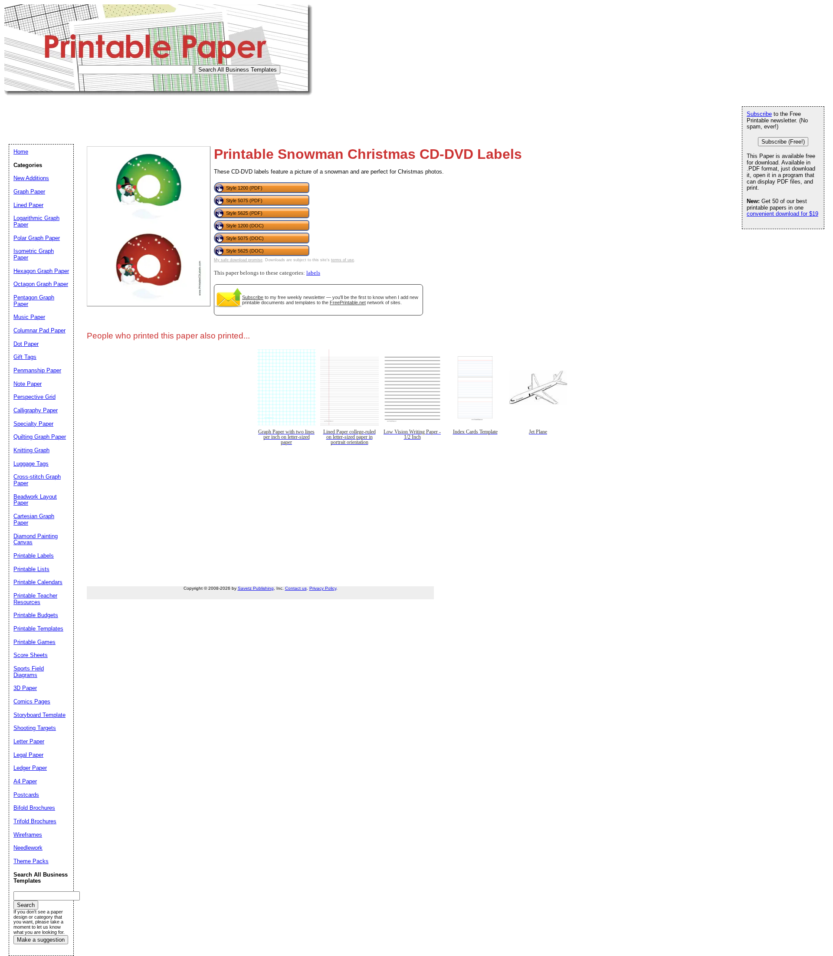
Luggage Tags (31, 463)
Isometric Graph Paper (33, 254)
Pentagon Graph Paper (33, 300)
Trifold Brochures (34, 821)
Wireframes (27, 834)
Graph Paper (29, 191)
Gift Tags (24, 357)
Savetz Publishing (256, 588)
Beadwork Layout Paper (35, 499)
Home (20, 151)
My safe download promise (238, 260)
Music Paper (29, 317)
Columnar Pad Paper (39, 330)
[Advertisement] (162, 115)
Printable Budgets (35, 615)
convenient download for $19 (782, 213)
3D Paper (25, 688)
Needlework (28, 847)
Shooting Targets (34, 728)
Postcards (26, 795)
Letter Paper (28, 741)
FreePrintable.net (348, 302)
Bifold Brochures (34, 808)
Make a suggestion (41, 939)
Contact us (296, 588)
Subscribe (252, 297)
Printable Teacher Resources (35, 598)
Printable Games (34, 642)
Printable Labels (33, 555)
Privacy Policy (322, 588)
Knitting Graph (31, 450)
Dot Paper (26, 344)
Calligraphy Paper (35, 410)
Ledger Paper (30, 768)
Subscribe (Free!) (783, 141)
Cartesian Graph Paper (33, 519)
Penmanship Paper (37, 370)
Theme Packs (31, 861)
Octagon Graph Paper (40, 284)
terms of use (342, 260)
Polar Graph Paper (36, 238)
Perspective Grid (34, 397)
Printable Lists (31, 569)
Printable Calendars (37, 582)
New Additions (31, 178)
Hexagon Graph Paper (41, 271)
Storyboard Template (39, 715)
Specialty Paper (33, 424)
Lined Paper (28, 205)
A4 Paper (25, 781)
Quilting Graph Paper (39, 437)
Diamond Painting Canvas (35, 539)
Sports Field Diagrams (28, 671)
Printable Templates (38, 628)
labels (313, 273)
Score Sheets (30, 655)
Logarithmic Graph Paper (36, 221)
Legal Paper (28, 755)
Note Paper (27, 384)
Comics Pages (31, 701)
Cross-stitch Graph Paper (37, 479)
